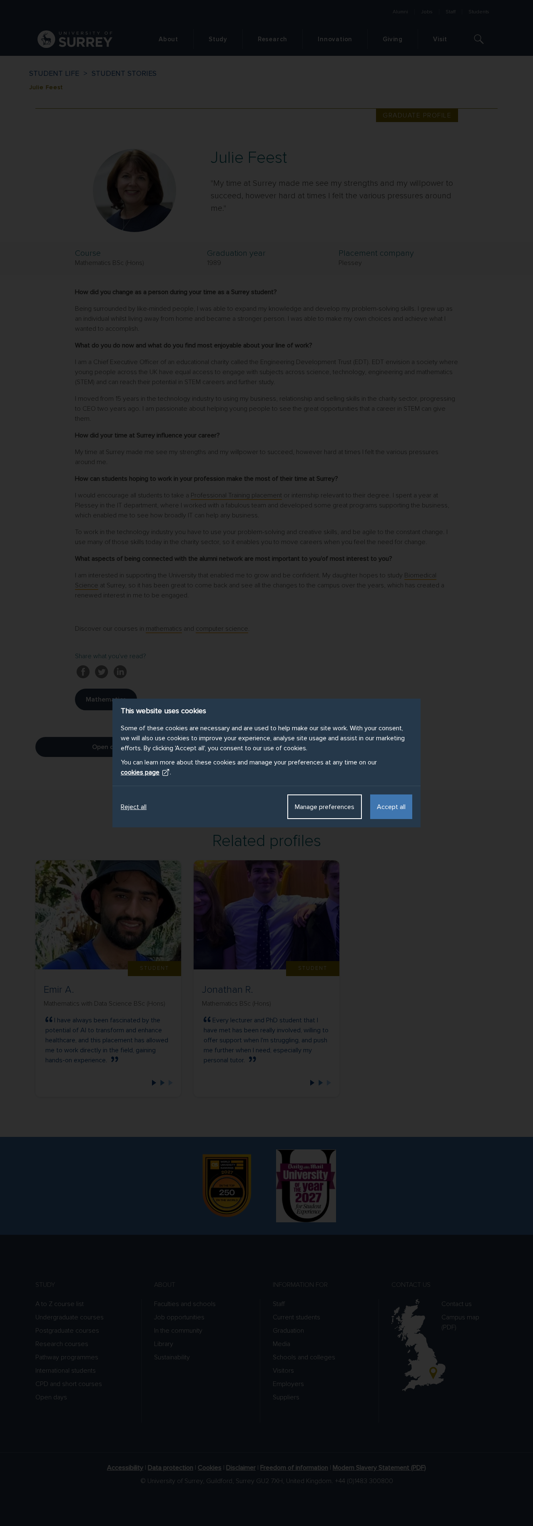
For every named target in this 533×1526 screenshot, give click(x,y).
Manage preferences (324, 807)
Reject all (134, 807)
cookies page (140, 772)
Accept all (391, 807)
